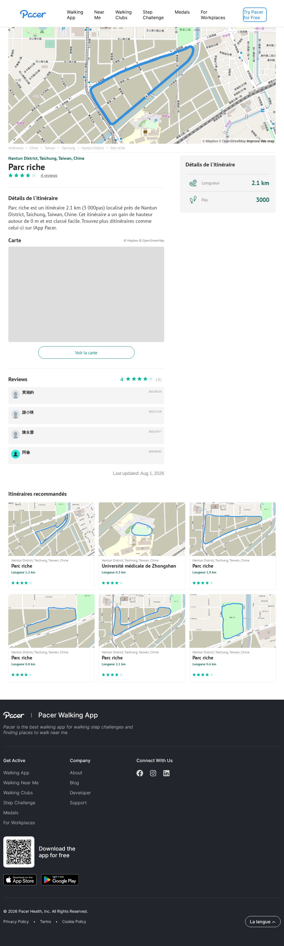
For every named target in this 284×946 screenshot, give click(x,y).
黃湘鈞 (28, 392)
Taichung (68, 148)
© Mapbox (210, 140)
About (76, 772)
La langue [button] (260, 921)
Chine (34, 148)
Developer (80, 792)
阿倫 (26, 452)
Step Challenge (153, 14)
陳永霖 (28, 432)
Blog (74, 782)
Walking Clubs (123, 14)
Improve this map (260, 140)
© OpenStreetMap (233, 140)
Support (78, 802)
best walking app (48, 727)
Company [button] (80, 760)
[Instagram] (153, 774)
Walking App (75, 14)
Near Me (99, 14)
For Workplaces (213, 14)
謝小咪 (28, 412)
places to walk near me (43, 732)
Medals (182, 12)
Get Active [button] (14, 760)
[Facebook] (139, 774)
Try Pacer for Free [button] (253, 14)
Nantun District (93, 148)
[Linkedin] (166, 774)
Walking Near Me (21, 782)
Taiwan (50, 148)
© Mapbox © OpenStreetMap (144, 240)
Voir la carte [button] (86, 352)
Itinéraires (15, 148)
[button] (97, 905)
